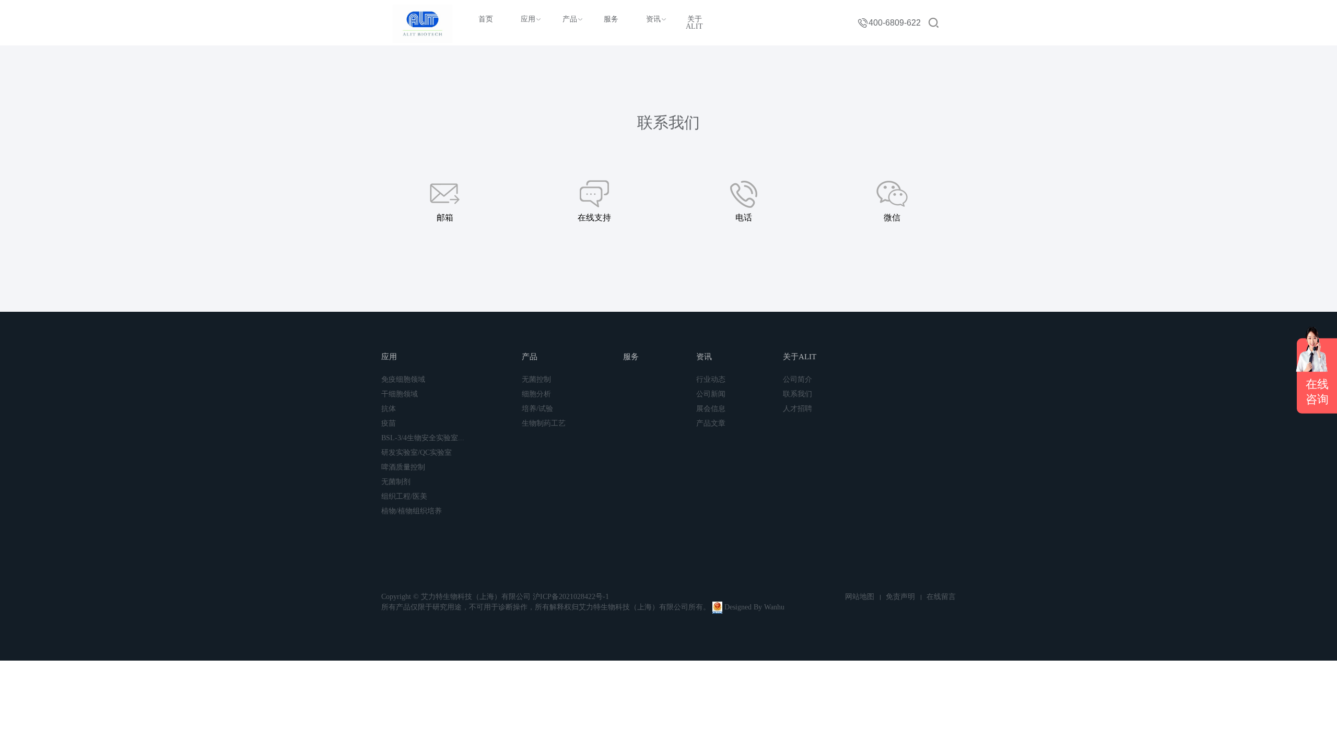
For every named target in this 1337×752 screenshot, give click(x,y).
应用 (528, 19)
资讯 (653, 19)
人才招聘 (797, 409)
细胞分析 (536, 394)
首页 (485, 19)
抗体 (388, 409)
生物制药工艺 (544, 423)
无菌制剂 (396, 482)
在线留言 (941, 597)
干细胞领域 (399, 394)
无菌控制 (536, 379)
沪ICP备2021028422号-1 (571, 597)
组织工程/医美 (404, 496)
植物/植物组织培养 (411, 511)
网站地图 (859, 597)
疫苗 (388, 423)
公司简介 (797, 379)
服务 (611, 19)
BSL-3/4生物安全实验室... (422, 438)
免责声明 (900, 597)
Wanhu (774, 607)
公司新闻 (710, 394)
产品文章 (710, 423)
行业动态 (710, 379)
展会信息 (710, 409)
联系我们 (797, 394)
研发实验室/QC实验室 (416, 452)
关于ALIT (694, 22)
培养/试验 (537, 409)
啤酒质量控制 (403, 467)
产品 (569, 19)
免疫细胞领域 (403, 379)
